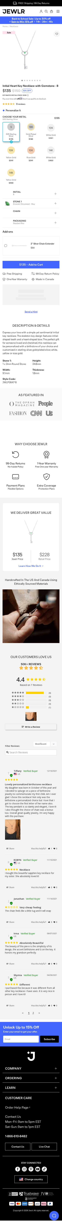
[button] (50, 848)
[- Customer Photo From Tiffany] (31, 716)
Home (5, 26)
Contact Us (17, 1146)
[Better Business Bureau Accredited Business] (13, 1194)
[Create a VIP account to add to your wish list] (56, 34)
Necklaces (14, 26)
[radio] (11, 132)
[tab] (22, 80)
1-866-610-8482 (16, 1136)
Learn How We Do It (30, 566)
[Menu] (58, 11)
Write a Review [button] (32, 726)
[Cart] (51, 11)
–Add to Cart (31, 264)
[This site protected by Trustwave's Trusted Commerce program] (29, 1194)
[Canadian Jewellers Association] (31, 1199)
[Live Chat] (54, 1215)
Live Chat (44, 1146)
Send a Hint (31, 311)
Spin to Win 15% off (22, 21)
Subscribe (49, 1039)
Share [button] (11, 848)
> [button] (39, 1013)
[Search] (46, 11)
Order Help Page (16, 1107)
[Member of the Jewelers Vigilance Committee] (47, 1194)
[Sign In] (41, 11)
